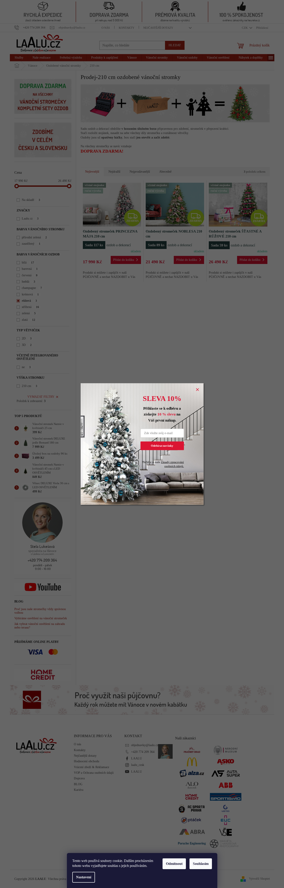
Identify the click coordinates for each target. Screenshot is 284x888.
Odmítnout (174, 864)
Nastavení (83, 877)
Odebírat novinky (162, 445)
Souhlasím (201, 864)
